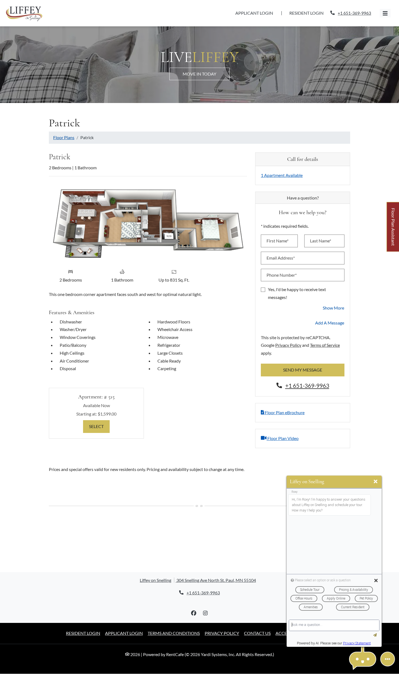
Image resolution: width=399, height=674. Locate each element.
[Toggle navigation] (385, 13)
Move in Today (199, 73)
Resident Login (309, 12)
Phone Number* (282, 274)
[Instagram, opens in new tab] (205, 613)
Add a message (329, 322)
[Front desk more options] (387, 659)
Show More (333, 307)
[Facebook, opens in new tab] (193, 613)
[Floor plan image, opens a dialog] (148, 223)
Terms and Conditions (174, 633)
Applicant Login (257, 12)
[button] (362, 659)
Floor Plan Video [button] (283, 438)
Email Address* (281, 257)
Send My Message (302, 369)
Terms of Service (325, 345)
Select (99, 426)
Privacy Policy (288, 345)
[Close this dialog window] (375, 481)
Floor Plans (63, 137)
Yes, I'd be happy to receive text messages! (297, 293)
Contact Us (257, 633)
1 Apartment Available (282, 175)
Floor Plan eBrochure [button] (284, 412)
